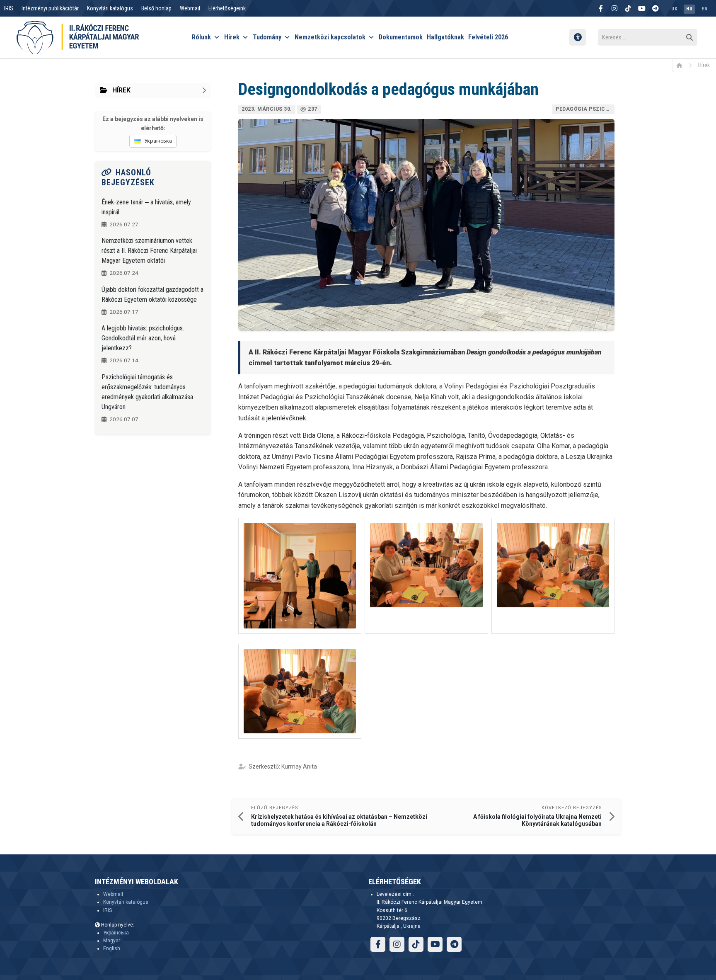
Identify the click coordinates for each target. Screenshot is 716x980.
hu (689, 9)
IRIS (8, 8)
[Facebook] (601, 8)
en (704, 9)
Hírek (231, 37)
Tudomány (267, 37)
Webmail (190, 8)
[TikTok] (628, 8)
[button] (299, 576)
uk (674, 9)
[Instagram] (614, 8)
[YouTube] (642, 8)
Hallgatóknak (445, 37)
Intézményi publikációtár (50, 8)
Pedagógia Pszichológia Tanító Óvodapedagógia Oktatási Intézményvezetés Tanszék (585, 109)
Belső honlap (156, 8)
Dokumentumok (401, 37)
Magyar (111, 941)
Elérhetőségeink (227, 8)
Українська (116, 933)
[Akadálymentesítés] (577, 37)
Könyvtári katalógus (110, 8)
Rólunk (201, 37)
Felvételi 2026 (488, 37)
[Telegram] (655, 8)
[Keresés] (689, 37)
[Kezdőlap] (682, 65)
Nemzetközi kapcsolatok (330, 37)
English (111, 948)
